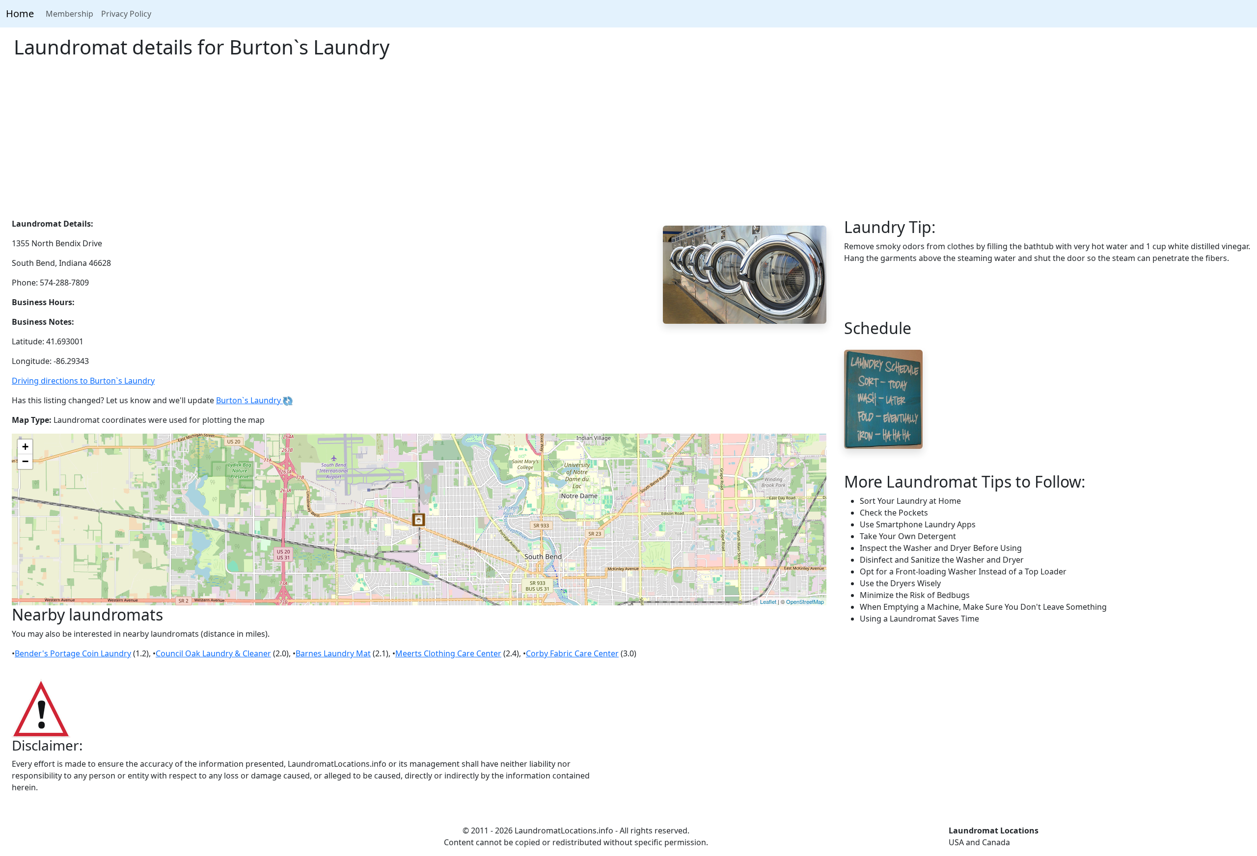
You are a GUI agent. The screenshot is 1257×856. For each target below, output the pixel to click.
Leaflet (768, 601)
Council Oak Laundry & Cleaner (213, 653)
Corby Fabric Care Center (572, 653)
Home (20, 13)
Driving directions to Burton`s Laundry (83, 380)
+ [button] (25, 447)
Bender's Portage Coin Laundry (73, 653)
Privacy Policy (126, 13)
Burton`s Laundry (249, 400)
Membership (69, 13)
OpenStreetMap (805, 601)
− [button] (25, 461)
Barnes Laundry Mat (333, 653)
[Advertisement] (628, 144)
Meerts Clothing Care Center (448, 653)
